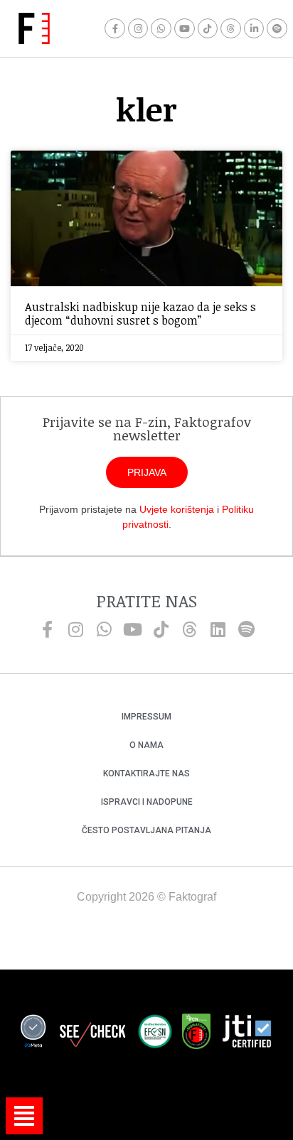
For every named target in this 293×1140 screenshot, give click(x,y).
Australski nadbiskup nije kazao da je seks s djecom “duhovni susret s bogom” (140, 313)
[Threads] (230, 28)
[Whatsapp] (161, 28)
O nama (146, 745)
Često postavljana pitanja (146, 830)
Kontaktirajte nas (146, 773)
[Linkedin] (217, 629)
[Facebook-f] (115, 28)
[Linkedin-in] (254, 28)
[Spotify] (277, 28)
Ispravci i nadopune (147, 802)
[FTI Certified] (247, 1033)
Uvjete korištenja (176, 509)
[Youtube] (184, 28)
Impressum (146, 717)
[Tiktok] (208, 28)
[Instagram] (138, 28)
